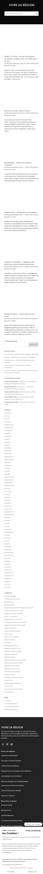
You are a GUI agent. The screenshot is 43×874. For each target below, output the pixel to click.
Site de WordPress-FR (10, 709)
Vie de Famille (8, 680)
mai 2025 (7, 442)
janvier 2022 (8, 529)
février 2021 (7, 547)
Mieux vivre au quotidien (11, 637)
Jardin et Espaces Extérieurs (12, 631)
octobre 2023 (8, 483)
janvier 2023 (8, 509)
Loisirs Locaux (8, 634)
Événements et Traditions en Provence (15, 622)
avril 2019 (7, 584)
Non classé (7, 642)
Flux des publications (10, 703)
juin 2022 (7, 523)
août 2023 (7, 488)
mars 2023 (7, 503)
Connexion (7, 701)
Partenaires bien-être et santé (12, 651)
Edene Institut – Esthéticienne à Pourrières (20, 212)
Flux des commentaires (11, 706)
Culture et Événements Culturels (13, 611)
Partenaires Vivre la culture (12, 669)
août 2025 (7, 433)
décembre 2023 (9, 477)
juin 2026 (7, 416)
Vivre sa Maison (8, 692)
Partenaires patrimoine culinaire (13, 663)
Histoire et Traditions (10, 628)
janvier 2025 (8, 454)
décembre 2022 (9, 512)
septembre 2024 (9, 459)
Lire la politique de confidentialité (12, 864)
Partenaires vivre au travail (12, 666)
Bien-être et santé (9, 605)
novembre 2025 (9, 427)
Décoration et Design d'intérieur (13, 613)
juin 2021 (7, 541)
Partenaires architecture (11, 645)
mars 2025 (7, 448)
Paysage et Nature (9, 674)
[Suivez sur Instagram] (11, 744)
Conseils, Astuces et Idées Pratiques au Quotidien (18, 608)
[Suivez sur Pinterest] (7, 744)
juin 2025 (7, 439)
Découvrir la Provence (10, 616)
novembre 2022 (9, 515)
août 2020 (7, 558)
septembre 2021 (9, 532)
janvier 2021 (8, 549)
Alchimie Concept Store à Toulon (17, 111)
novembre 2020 (9, 555)
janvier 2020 (8, 570)
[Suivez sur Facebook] (3, 744)
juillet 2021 (7, 538)
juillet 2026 (7, 413)
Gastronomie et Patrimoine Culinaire (15, 625)
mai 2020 (7, 561)
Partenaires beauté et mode (12, 648)
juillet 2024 (7, 465)
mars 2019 (7, 587)
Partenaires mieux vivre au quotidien (15, 660)
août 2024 (7, 462)
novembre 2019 (9, 576)
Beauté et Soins (8, 602)
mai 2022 (7, 526)
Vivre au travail (8, 686)
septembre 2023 (9, 486)
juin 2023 (7, 494)
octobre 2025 (8, 430)
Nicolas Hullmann (13, 63)
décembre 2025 (9, 425)
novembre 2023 (9, 480)
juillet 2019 (7, 581)
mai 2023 (7, 497)
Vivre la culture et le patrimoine (13, 689)
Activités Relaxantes (10, 596)
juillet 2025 (7, 436)
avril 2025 (7, 445)
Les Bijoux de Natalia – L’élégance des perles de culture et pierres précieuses (19, 263)
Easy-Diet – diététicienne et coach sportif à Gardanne (19, 357)
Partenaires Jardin (9, 657)
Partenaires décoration (10, 654)
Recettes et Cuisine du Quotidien (13, 677)
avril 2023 (7, 500)
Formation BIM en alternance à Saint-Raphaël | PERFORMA (21, 354)
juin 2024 (7, 468)
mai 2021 (7, 544)
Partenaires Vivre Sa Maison (12, 671)
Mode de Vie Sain (9, 640)
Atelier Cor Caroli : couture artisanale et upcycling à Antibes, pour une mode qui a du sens (20, 58)
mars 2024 (7, 474)
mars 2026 (7, 422)
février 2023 (7, 506)
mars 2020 (7, 567)
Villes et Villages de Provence (12, 683)
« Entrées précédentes (10, 341)
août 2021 (7, 535)
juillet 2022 (7, 520)
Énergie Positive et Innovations (13, 619)
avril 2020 (7, 564)
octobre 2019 (8, 579)
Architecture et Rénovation (12, 599)
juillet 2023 (7, 491)
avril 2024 (7, 471)
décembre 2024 (9, 457)
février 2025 (7, 451)
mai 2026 (7, 419)
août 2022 (7, 517)
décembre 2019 (9, 573)
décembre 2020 (9, 552)
